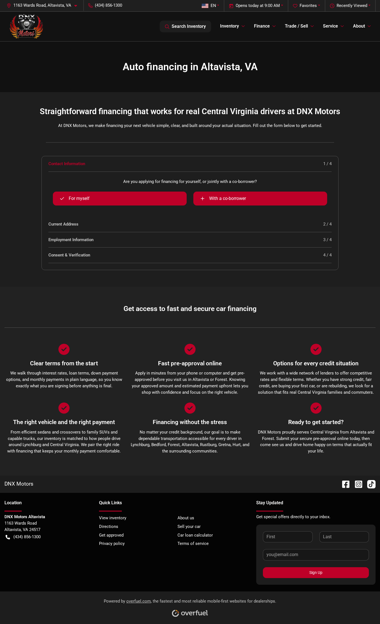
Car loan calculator (195, 535)
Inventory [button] (229, 26)
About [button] (359, 26)
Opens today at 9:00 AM (258, 5)
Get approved (111, 535)
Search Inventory (189, 26)
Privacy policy (112, 543)
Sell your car (189, 526)
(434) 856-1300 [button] (108, 5)
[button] (44, 5)
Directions (108, 526)
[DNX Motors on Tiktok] (369, 484)
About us (185, 517)
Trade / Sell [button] (296, 26)
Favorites (308, 5)
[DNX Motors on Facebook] (343, 484)
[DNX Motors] (26, 26)
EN (213, 5)
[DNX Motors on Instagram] (356, 484)
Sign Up (315, 572)
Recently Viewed (352, 5)
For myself (79, 198)
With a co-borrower (227, 198)
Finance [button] (262, 26)
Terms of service (193, 543)
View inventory (112, 517)
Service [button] (330, 26)
